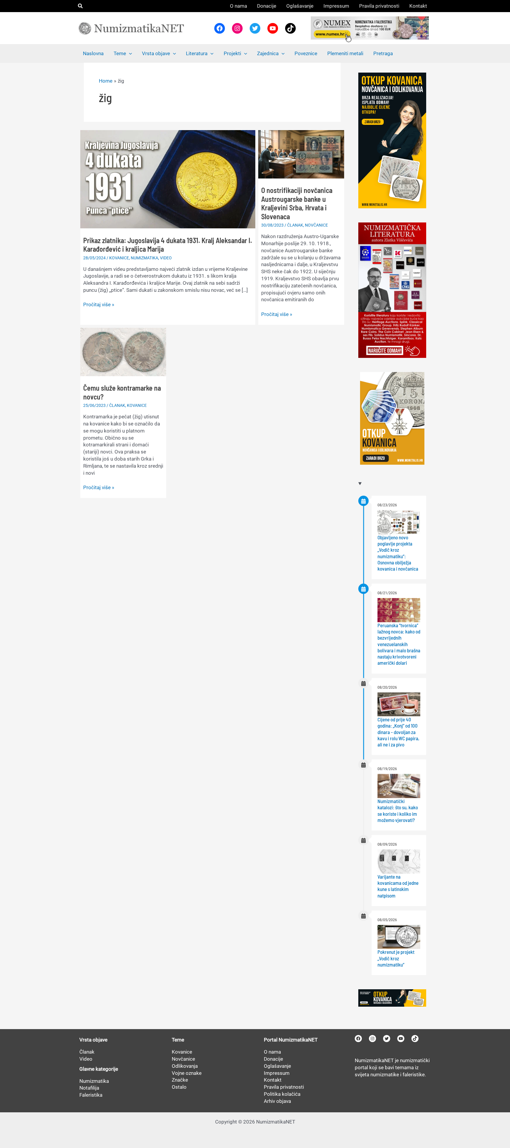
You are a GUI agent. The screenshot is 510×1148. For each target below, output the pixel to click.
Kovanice (182, 1052)
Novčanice (183, 1059)
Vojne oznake (187, 1073)
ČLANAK (295, 225)
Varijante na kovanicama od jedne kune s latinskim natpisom (398, 886)
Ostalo (179, 1087)
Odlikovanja (185, 1066)
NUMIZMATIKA (144, 258)
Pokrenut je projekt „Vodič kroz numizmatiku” (395, 958)
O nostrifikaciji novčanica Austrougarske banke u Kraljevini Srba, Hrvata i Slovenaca (296, 203)
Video (85, 1059)
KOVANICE (119, 258)
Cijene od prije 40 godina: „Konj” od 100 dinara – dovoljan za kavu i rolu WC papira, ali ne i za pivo (398, 731)
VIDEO (166, 258)
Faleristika (90, 1095)
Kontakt (273, 1080)
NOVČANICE (316, 225)
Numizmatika (94, 1081)
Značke (180, 1080)
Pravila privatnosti (284, 1087)
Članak (86, 1052)
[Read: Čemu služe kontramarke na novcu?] (123, 351)
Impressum (277, 1073)
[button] (80, 6)
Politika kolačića (282, 1094)
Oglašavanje (277, 1066)
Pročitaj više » (98, 304)
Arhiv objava (277, 1101)
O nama (272, 1052)
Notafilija (89, 1088)
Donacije (273, 1059)
